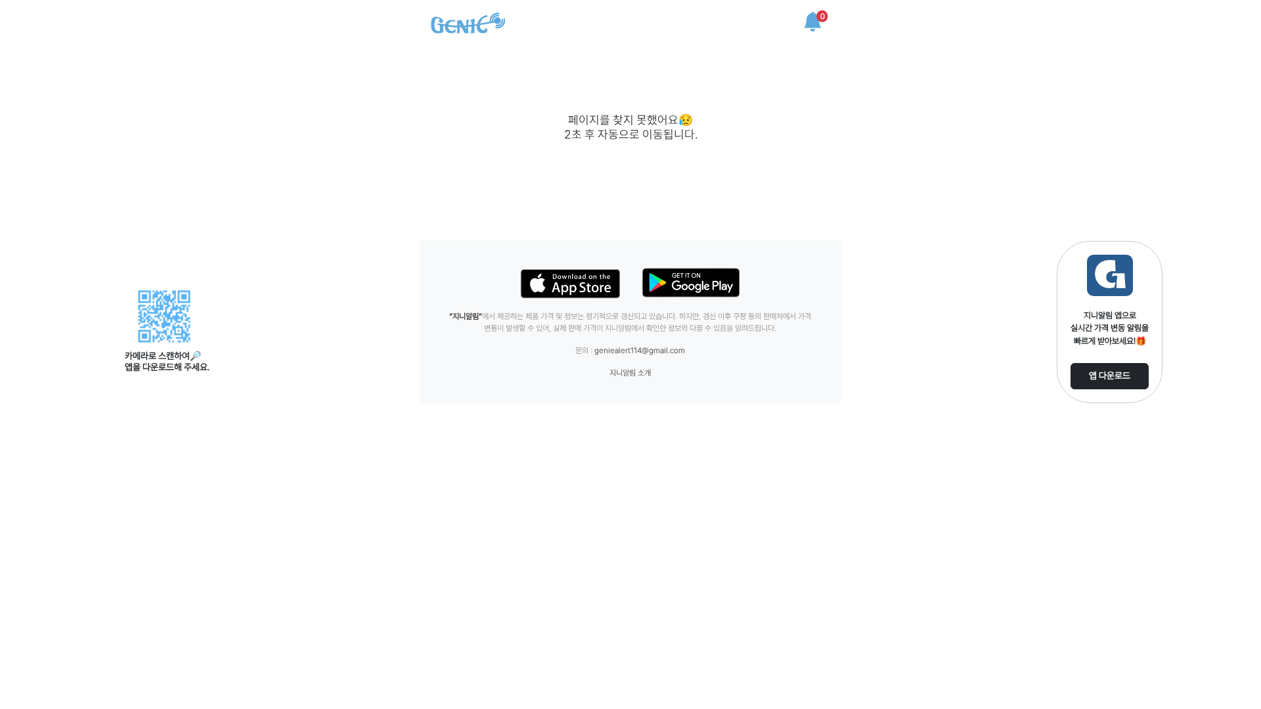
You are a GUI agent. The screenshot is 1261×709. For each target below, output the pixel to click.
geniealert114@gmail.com (639, 350)
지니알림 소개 (630, 372)
